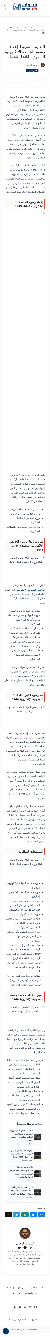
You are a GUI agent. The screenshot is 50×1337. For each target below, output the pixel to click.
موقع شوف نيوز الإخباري (18, 114)
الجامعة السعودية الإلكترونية (30, 589)
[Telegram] (19, 1307)
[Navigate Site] (45, 7)
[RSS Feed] (14, 1307)
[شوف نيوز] (25, 6)
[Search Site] (4, 7)
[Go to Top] (6, 1331)
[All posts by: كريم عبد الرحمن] (25, 1233)
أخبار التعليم (29, 27)
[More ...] (8, 1214)
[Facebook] (41, 1214)
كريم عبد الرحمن (32, 65)
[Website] (30, 1248)
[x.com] (30, 1307)
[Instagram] (25, 1307)
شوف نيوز (41, 27)
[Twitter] (16, 1214)
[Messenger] (33, 1214)
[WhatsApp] (24, 1214)
